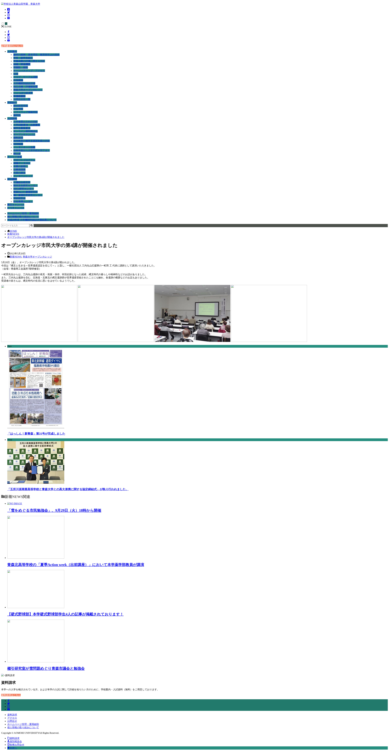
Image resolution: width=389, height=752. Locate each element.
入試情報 (12, 118)
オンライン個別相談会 (25, 131)
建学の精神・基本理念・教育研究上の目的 (36, 54)
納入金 (17, 153)
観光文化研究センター (25, 185)
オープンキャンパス (24, 134)
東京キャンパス (15, 204)
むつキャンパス (15, 207)
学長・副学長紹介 (23, 58)
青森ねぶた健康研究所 (25, 192)
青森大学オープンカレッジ (28, 89)
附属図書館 (19, 96)
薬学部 (17, 115)
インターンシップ (23, 176)
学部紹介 (12, 102)
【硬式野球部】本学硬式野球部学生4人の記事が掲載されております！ (65, 614)
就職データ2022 (21, 163)
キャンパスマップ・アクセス (29, 70)
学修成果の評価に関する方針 (29, 61)
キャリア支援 (14, 156)
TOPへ (13, 748)
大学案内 (12, 51)
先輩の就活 (19, 172)
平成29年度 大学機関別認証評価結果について (32, 220)
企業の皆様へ (20, 166)
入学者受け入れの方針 (25, 121)
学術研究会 (19, 198)
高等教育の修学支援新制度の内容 (31, 140)
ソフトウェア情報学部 (25, 112)
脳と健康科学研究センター (28, 195)
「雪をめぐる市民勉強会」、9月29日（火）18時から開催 (54, 510)
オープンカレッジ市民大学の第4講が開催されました (35, 237)
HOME (13, 231)
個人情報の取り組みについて (23, 216)
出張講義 (18, 80)
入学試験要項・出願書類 (26, 125)
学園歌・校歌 (20, 67)
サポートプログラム (24, 160)
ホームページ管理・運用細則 (23, 213)
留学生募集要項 (21, 128)
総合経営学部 (20, 105)
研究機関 (12, 179)
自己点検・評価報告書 (25, 86)
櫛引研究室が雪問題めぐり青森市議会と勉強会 (46, 668)
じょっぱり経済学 (23, 93)
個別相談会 (16, 741)
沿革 (15, 73)
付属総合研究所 (21, 182)
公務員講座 (19, 169)
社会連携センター (23, 201)
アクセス (12, 718)
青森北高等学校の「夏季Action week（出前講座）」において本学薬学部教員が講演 (75, 565)
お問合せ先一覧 (21, 99)
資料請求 (18, 137)
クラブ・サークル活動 (25, 77)
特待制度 (18, 144)
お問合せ (12, 721)
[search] (31, 225)
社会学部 (18, 109)
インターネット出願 (24, 147)
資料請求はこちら (11, 695)
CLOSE (8, 26)
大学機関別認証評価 (24, 83)
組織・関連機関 (21, 64)
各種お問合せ (17, 744)
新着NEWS (13, 234)
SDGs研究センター (23, 188)
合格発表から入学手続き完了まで (31, 150)
